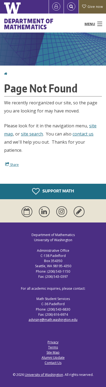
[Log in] (56, 7)
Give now (95, 6)
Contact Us (53, 362)
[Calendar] (28, 211)
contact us (83, 134)
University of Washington (44, 374)
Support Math (58, 191)
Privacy (53, 342)
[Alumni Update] (79, 211)
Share (14, 164)
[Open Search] (71, 7)
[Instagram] (62, 211)
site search (32, 134)
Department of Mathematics (29, 24)
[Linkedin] (45, 211)
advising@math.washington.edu (53, 319)
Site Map (53, 352)
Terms (53, 347)
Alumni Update (53, 357)
